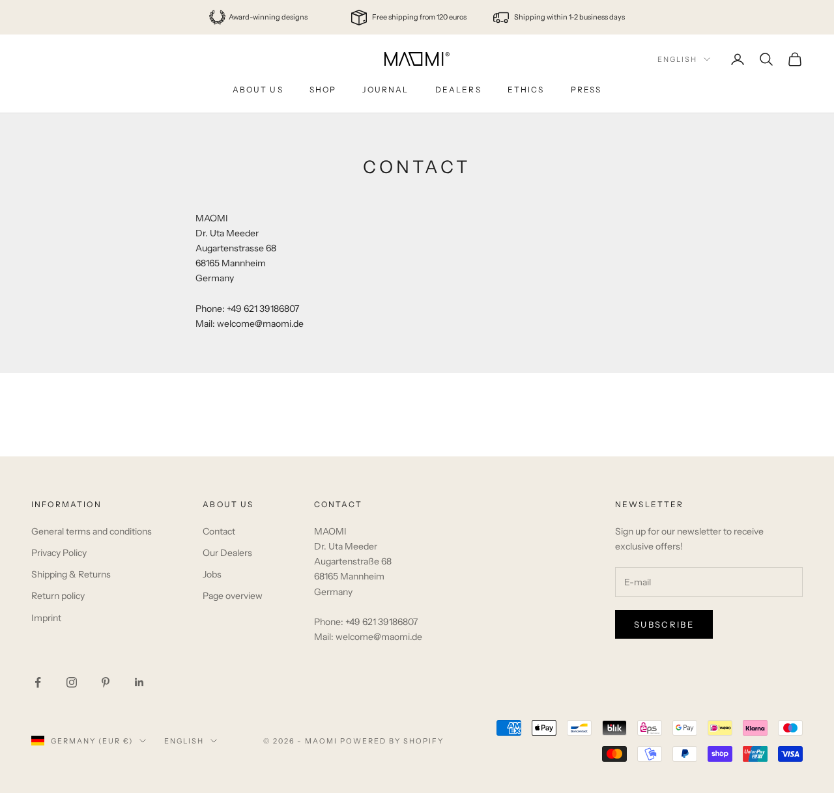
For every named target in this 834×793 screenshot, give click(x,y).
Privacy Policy (59, 553)
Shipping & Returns (71, 574)
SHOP (323, 89)
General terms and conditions (91, 531)
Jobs (212, 574)
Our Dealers (227, 553)
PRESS (586, 89)
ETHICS (526, 89)
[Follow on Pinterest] (105, 682)
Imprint (46, 618)
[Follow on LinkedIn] (139, 682)
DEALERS (458, 89)
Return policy (58, 596)
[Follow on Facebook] (37, 682)
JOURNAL (385, 89)
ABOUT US (258, 89)
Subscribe (664, 624)
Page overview (233, 596)
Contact (219, 531)
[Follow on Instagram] (71, 682)
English (677, 59)
